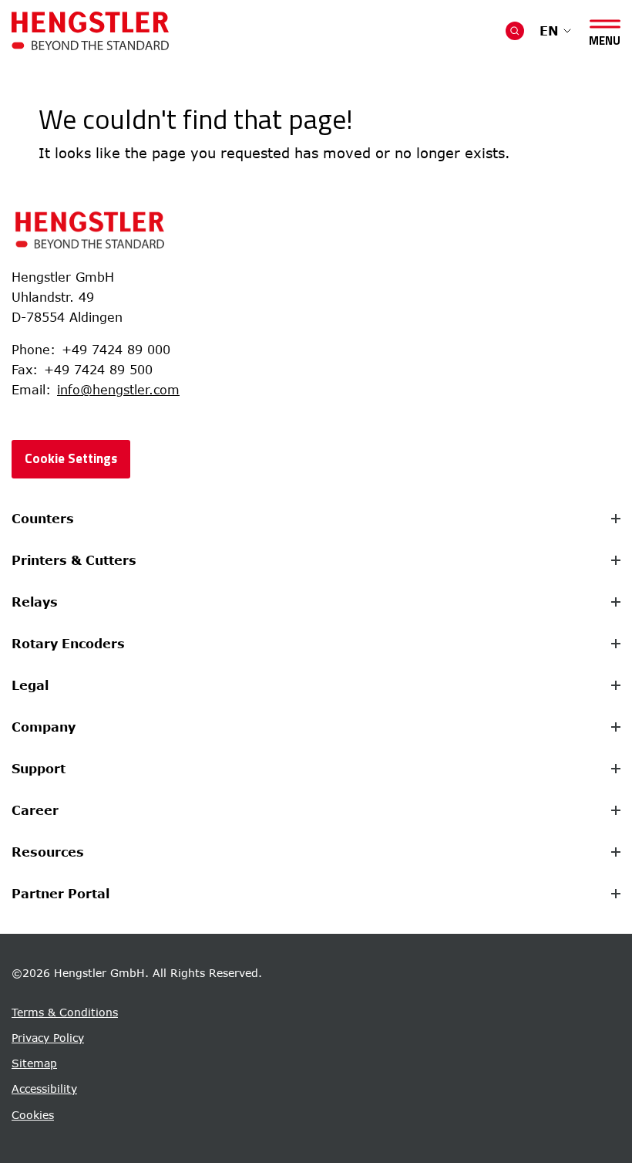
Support (39, 769)
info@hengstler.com (118, 390)
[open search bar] (515, 31)
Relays (35, 602)
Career (35, 810)
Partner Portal (60, 894)
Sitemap (34, 1063)
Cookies (33, 1114)
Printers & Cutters (74, 560)
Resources (48, 852)
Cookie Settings (71, 458)
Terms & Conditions (65, 1012)
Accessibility (44, 1088)
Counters (43, 519)
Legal (30, 685)
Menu (604, 37)
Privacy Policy (48, 1037)
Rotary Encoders (68, 644)
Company (44, 727)
